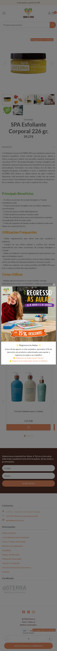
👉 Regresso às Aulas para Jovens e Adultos (28, 361)
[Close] (54, 285)
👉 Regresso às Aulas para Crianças (28, 358)
